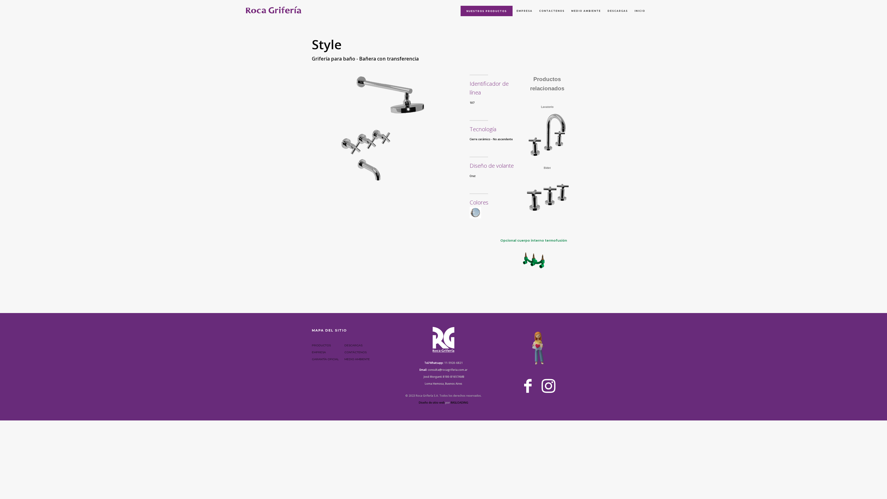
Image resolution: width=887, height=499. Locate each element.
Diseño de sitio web (432, 403)
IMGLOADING (459, 403)
